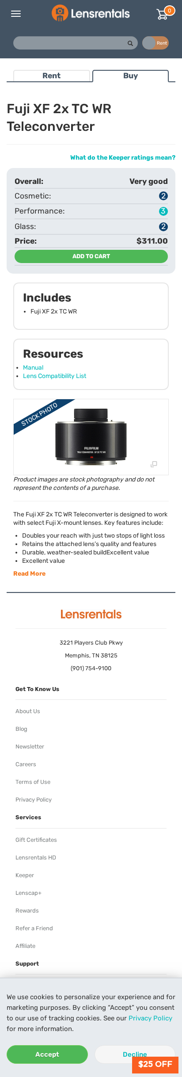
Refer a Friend (34, 928)
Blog (21, 729)
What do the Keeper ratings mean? (122, 157)
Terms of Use (32, 782)
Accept (47, 1054)
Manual (33, 367)
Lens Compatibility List (54, 376)
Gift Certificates (36, 839)
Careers (25, 764)
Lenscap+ (28, 893)
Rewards (27, 910)
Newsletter (29, 746)
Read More (29, 573)
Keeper (24, 875)
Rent (51, 75)
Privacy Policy (150, 1018)
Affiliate (25, 946)
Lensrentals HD (35, 857)
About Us (27, 711)
